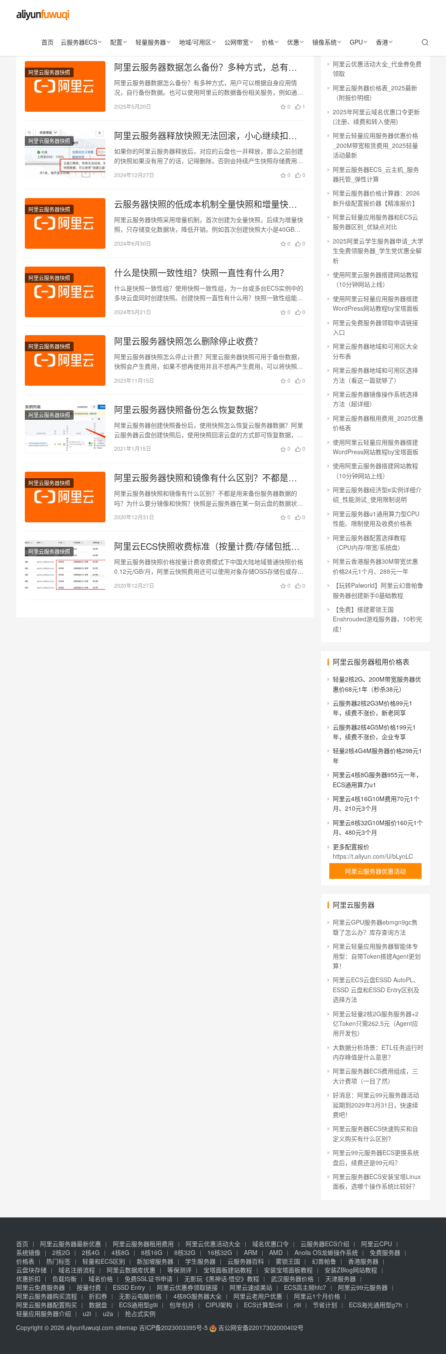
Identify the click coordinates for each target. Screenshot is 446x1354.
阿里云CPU (376, 1244)
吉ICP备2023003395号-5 (173, 1327)
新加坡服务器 (155, 1261)
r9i (297, 1305)
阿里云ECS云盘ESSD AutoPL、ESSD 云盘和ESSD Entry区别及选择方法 (376, 989)
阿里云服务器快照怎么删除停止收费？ (188, 341)
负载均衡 (64, 1278)
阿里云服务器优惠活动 (375, 871)
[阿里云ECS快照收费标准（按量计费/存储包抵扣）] (65, 565)
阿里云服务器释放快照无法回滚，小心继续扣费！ (201, 136)
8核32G (185, 1252)
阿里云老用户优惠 (257, 1296)
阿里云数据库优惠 (131, 1270)
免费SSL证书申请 (148, 1278)
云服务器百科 (245, 1261)
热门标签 (58, 1261)
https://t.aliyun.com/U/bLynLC (373, 856)
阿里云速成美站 (251, 1287)
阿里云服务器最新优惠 (70, 1244)
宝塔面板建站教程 (227, 1270)
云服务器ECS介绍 (325, 1244)
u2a (108, 1313)
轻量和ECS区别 (103, 1261)
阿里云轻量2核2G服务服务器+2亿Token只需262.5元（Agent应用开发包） (376, 1023)
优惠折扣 (28, 1278)
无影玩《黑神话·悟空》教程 (221, 1278)
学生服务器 (200, 1261)
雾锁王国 (288, 1261)
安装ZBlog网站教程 (350, 1270)
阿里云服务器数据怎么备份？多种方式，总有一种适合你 (205, 67)
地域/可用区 (195, 42)
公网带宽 (236, 42)
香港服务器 (363, 1261)
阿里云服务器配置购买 (46, 1305)
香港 (382, 42)
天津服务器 (340, 1278)
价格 (268, 42)
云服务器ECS (79, 42)
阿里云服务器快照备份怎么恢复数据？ (188, 410)
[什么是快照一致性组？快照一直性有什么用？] (65, 292)
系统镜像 (28, 1252)
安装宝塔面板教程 (288, 1270)
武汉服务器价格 (292, 1278)
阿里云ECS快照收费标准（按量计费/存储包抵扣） (209, 546)
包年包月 (181, 1305)
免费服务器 (385, 1252)
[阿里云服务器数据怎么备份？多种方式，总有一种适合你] (65, 86)
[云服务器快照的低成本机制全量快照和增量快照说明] (65, 223)
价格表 (25, 1261)
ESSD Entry (129, 1287)
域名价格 (100, 1278)
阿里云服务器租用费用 (143, 1244)
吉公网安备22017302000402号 (260, 1327)
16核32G (219, 1252)
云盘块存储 (31, 1270)
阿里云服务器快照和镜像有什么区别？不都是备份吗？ (205, 478)
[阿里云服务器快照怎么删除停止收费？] (65, 360)
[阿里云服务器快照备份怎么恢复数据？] (65, 429)
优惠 (293, 42)
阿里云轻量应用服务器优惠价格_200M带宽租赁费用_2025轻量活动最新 (375, 145)
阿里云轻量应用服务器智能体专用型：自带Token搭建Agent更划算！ (377, 956)
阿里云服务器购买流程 (46, 1296)
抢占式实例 (140, 1313)
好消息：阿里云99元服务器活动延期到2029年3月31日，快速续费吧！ (376, 1104)
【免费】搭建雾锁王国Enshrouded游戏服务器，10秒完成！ (377, 619)
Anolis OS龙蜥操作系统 (326, 1252)
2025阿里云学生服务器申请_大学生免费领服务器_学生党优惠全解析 (378, 251)
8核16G (151, 1252)
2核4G (91, 1252)
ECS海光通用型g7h (375, 1305)
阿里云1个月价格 (317, 1296)
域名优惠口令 (270, 1244)
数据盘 (98, 1305)
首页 (47, 42)
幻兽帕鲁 (324, 1261)
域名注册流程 (76, 1270)
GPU (356, 42)
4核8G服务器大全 (197, 1296)
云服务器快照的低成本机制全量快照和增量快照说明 (205, 204)
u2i (87, 1313)
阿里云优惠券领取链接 (187, 1287)
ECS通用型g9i (138, 1305)
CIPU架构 (219, 1305)
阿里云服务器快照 (49, 72)
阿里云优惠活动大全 (213, 1244)
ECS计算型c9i (263, 1305)
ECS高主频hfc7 (305, 1287)
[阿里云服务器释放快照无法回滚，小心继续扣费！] (65, 155)
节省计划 (325, 1305)
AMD (276, 1252)
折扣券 (98, 1296)
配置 (116, 42)
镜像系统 (324, 42)
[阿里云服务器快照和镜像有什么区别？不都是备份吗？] (65, 497)
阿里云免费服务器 (40, 1287)
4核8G (120, 1252)
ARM (250, 1252)
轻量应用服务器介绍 (43, 1313)
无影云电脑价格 (140, 1296)
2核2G (61, 1252)
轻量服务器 (150, 42)
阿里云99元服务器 (363, 1287)
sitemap (126, 1327)
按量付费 (89, 1287)
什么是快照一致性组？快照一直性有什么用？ (201, 273)
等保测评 (179, 1270)
